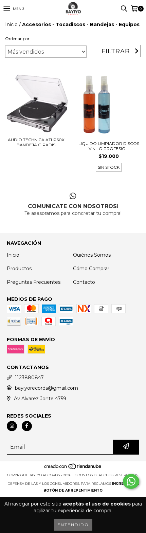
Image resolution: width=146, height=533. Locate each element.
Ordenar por (17, 38)
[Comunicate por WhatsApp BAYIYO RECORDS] (131, 481)
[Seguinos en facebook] (27, 426)
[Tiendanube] (73, 468)
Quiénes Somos (92, 255)
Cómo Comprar (91, 268)
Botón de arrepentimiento (73, 490)
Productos (19, 268)
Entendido (73, 524)
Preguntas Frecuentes (33, 282)
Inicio (11, 24)
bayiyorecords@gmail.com (46, 388)
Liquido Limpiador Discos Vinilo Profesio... (108, 146)
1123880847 (29, 377)
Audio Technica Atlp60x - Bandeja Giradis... (37, 142)
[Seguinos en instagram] (12, 426)
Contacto (84, 282)
